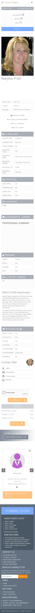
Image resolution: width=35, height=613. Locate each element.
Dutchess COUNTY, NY (16, 437)
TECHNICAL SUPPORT (10, 557)
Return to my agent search (16, 495)
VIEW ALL (16, 423)
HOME (5, 583)
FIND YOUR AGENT (9, 592)
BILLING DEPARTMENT (10, 564)
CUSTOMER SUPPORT (10, 555)
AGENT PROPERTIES (9, 594)
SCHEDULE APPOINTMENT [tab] (18, 119)
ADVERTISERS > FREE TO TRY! (12, 605)
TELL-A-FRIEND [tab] (18, 124)
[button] (27, 2)
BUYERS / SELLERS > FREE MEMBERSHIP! (15, 603)
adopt (17, 463)
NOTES (17, 19)
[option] (17, 469)
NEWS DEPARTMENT (9, 562)
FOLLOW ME (17, 15)
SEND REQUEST (16, 400)
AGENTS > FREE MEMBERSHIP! (12, 601)
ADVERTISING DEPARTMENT (12, 560)
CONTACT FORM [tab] (18, 115)
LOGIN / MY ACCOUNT (10, 586)
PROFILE (17, 29)
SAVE (17, 23)
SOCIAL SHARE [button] (18, 128)
